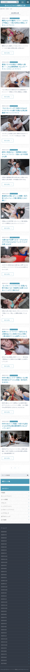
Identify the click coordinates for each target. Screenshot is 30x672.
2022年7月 (4, 617)
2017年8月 (4, 663)
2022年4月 (4, 626)
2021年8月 (4, 651)
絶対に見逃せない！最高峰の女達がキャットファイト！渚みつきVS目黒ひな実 (15, 154)
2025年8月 (4, 568)
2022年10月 (4, 608)
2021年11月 (4, 642)
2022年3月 (4, 629)
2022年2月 (4, 632)
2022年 (7, 8)
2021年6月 (4, 657)
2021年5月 (4, 660)
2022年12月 (4, 602)
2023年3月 (4, 593)
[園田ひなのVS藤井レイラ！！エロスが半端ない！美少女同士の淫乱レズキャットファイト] (15, 42)
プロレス (3, 503)
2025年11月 (4, 559)
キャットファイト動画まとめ (15, 5)
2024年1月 (4, 583)
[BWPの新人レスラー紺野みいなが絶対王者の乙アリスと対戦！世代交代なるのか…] (15, 399)
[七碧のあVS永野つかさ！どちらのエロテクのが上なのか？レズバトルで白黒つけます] (15, 261)
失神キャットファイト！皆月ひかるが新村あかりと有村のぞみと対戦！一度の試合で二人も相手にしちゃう (14, 334)
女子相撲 (3, 520)
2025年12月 (4, 556)
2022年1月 (4, 636)
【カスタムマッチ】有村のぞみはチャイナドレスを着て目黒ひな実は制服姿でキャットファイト (14, 110)
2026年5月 (4, 541)
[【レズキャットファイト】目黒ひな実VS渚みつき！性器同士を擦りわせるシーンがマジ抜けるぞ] (15, 307)
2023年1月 (4, 599)
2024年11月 (4, 580)
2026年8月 (4, 531)
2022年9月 (4, 611)
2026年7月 (4, 534)
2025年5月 (4, 577)
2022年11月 (4, 605)
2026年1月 (4, 553)
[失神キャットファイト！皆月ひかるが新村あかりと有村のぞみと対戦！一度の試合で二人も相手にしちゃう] (15, 353)
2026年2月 (4, 550)
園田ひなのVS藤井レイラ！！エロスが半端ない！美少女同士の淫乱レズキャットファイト (15, 23)
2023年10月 (4, 590)
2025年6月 (4, 574)
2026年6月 (4, 538)
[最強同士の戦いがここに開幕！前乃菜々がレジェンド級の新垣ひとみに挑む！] (15, 218)
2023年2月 (4, 596)
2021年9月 (4, 648)
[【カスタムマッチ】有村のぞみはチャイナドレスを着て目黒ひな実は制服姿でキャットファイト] (15, 130)
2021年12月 (4, 639)
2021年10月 (4, 645)
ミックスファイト (6, 506)
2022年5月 (4, 623)
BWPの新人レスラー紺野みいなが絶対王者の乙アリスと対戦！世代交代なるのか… (15, 380)
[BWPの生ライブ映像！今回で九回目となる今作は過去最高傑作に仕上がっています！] (15, 445)
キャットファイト (6, 496)
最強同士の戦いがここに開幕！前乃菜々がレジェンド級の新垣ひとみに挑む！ (14, 198)
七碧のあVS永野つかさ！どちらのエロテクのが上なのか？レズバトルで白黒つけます (15, 242)
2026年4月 (4, 544)
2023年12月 (4, 586)
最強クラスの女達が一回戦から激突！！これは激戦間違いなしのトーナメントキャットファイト (14, 66)
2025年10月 (4, 562)
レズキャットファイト (7, 509)
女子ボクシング (5, 516)
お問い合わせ (22, 2)
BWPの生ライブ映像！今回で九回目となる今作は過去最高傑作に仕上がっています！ (15, 426)
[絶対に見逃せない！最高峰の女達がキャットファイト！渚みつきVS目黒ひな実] (15, 174)
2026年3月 (4, 547)
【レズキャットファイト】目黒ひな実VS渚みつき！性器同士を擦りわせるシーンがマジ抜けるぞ (15, 288)
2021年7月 (4, 654)
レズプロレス (5, 513)
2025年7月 (4, 571)
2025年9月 (4, 565)
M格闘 (3, 492)
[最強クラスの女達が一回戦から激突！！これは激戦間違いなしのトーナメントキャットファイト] (15, 86)
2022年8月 (4, 614)
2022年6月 (4, 620)
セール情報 (4, 499)
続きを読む (7, 53)
